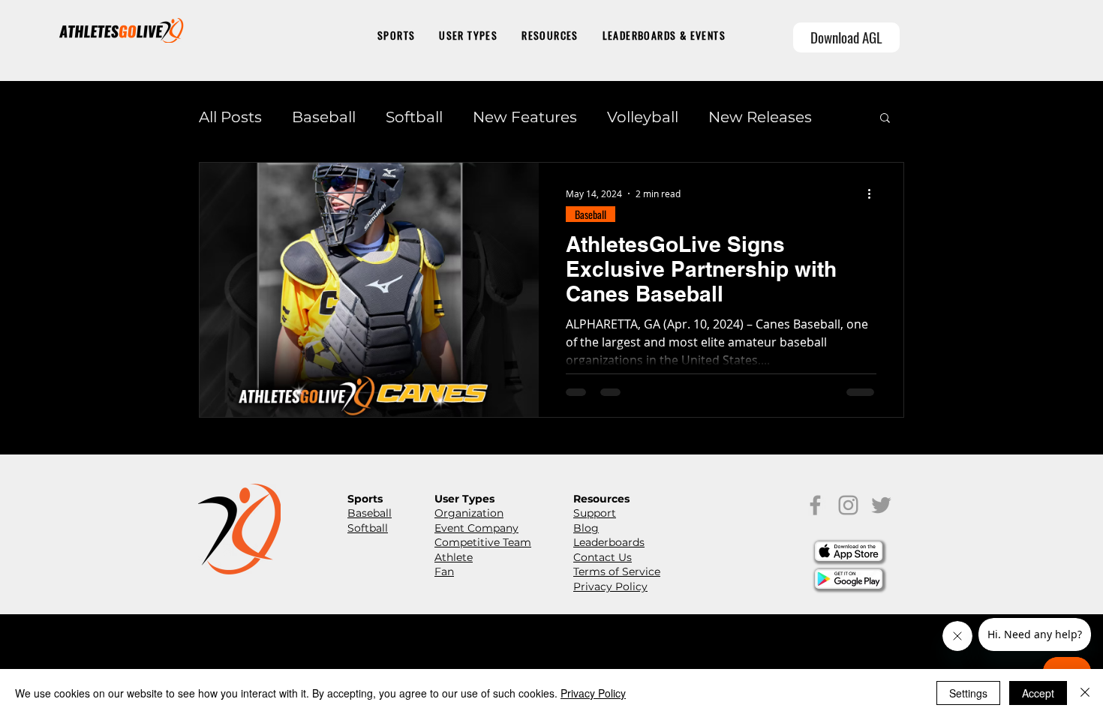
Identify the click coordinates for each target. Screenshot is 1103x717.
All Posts (230, 117)
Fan (444, 571)
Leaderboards (609, 542)
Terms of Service (616, 571)
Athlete (453, 557)
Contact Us (602, 557)
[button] (396, 36)
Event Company (476, 528)
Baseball (324, 117)
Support (594, 513)
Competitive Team (482, 542)
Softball (414, 117)
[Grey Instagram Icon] (848, 505)
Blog (586, 528)
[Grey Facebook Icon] (815, 505)
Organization (468, 513)
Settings (968, 693)
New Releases (760, 117)
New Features (525, 117)
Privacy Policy (610, 586)
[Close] (1085, 693)
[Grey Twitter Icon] (881, 505)
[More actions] (874, 193)
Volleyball (642, 117)
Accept (1038, 693)
